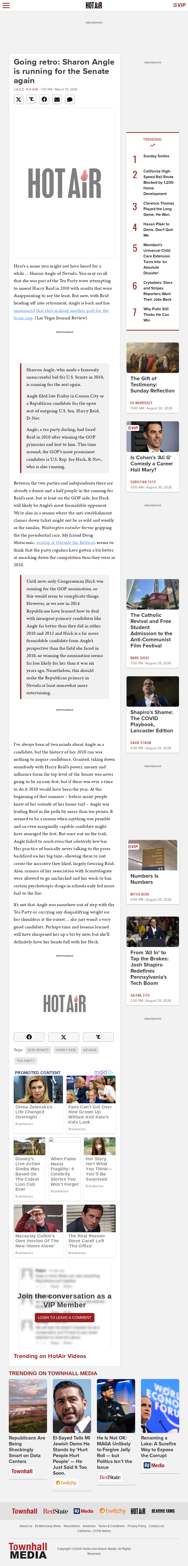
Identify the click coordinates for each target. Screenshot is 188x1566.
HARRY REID (66, 1050)
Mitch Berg (139, 894)
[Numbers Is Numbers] (153, 854)
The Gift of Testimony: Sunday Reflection (152, 384)
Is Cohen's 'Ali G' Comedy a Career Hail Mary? (151, 463)
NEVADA (90, 1050)
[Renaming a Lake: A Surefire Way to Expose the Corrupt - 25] (160, 1406)
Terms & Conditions (111, 1526)
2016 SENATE (38, 1050)
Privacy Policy (137, 1526)
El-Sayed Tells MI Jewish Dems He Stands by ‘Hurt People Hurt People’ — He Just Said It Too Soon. (71, 1455)
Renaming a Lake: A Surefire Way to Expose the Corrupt (158, 1447)
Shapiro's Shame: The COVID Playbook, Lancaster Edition (151, 721)
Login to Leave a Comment (64, 1317)
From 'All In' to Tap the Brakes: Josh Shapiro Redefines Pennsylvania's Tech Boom (149, 967)
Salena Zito (140, 995)
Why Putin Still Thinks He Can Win (156, 315)
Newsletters (72, 1526)
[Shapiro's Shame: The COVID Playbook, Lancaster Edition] (153, 691)
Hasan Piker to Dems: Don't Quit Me (158, 230)
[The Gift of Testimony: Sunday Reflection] (153, 357)
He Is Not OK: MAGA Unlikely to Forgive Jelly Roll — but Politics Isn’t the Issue (114, 1452)
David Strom (140, 742)
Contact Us (156, 1526)
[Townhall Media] (28, 1551)
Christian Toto (143, 481)
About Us (26, 1526)
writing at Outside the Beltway (65, 542)
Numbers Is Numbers (144, 879)
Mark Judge (139, 657)
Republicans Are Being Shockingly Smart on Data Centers (27, 1449)
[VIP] (179, 5)
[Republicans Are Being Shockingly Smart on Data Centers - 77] (28, 1406)
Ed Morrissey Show (48, 1526)
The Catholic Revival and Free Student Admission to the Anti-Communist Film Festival (151, 630)
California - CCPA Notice (94, 1531)
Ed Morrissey (141, 402)
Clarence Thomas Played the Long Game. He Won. (158, 209)
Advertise (89, 1526)
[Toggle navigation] (6, 5)
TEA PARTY (26, 1061)
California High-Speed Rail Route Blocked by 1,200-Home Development (159, 182)
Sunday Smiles (156, 156)
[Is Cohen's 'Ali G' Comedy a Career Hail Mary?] (153, 436)
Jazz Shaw (26, 89)
